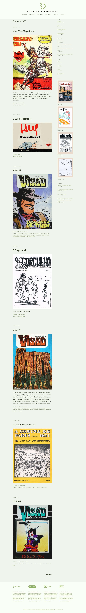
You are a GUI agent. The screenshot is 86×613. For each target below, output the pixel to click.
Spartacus (45, 487)
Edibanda (43, 233)
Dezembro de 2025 (61, 179)
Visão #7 (16, 330)
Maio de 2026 (60, 104)
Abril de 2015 (60, 30)
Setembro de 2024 (61, 202)
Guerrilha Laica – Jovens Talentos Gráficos (65, 54)
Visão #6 (17, 501)
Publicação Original (17, 231)
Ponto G (59, 69)
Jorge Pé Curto (27, 487)
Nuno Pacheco (33, 487)
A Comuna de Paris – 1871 (24, 424)
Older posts (48, 574)
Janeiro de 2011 (60, 34)
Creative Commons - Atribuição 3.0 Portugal (46, 609)
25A (17, 316)
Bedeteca (63, 14)
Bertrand (18, 156)
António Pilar (19, 233)
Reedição (15, 103)
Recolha (19, 154)
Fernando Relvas (22, 316)
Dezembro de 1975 (16, 27)
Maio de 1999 (60, 26)
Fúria (58, 25)
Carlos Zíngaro (38, 233)
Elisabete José (21, 487)
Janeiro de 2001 (60, 42)
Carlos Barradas (31, 233)
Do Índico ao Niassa (61, 33)
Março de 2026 (60, 130)
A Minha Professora (61, 40)
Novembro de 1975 (16, 246)
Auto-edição (19, 105)
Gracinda (17, 235)
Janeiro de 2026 (60, 155)
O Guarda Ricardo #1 (22, 118)
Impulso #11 (60, 103)
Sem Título (59, 65)
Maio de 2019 (60, 70)
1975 (15, 105)
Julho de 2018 (60, 74)
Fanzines (15, 314)
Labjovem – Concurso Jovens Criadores (64, 44)
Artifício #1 (59, 128)
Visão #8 (17, 170)
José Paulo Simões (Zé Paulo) (38, 235)
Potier (49, 563)
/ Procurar (56, 14)
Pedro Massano (29, 236)
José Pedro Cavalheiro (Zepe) (39, 409)
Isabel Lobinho (23, 235)
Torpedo (59, 61)
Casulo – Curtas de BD (61, 29)
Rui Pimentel (39, 487)
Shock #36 (59, 154)
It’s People (59, 21)
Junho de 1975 (15, 497)
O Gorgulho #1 (19, 250)
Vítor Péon (24, 105)
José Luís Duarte (30, 235)
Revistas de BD (21, 103)
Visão (34, 236)
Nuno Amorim (22, 236)
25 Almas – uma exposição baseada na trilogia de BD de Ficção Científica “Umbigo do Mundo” (65, 200)
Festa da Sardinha (61, 73)
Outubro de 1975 (16, 420)
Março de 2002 (60, 51)
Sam (21, 156)
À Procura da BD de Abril (62, 194)
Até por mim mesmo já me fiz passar (64, 185)
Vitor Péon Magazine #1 (24, 31)
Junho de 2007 (60, 55)
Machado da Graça (37, 563)
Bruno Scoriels (25, 233)
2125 (58, 177)
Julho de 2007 (60, 46)
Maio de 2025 (60, 186)
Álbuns (15, 154)
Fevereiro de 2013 (61, 22)
